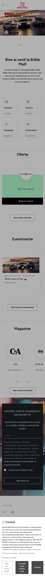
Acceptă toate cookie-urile (22, 567)
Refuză (37, 567)
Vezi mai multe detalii (6, 567)
